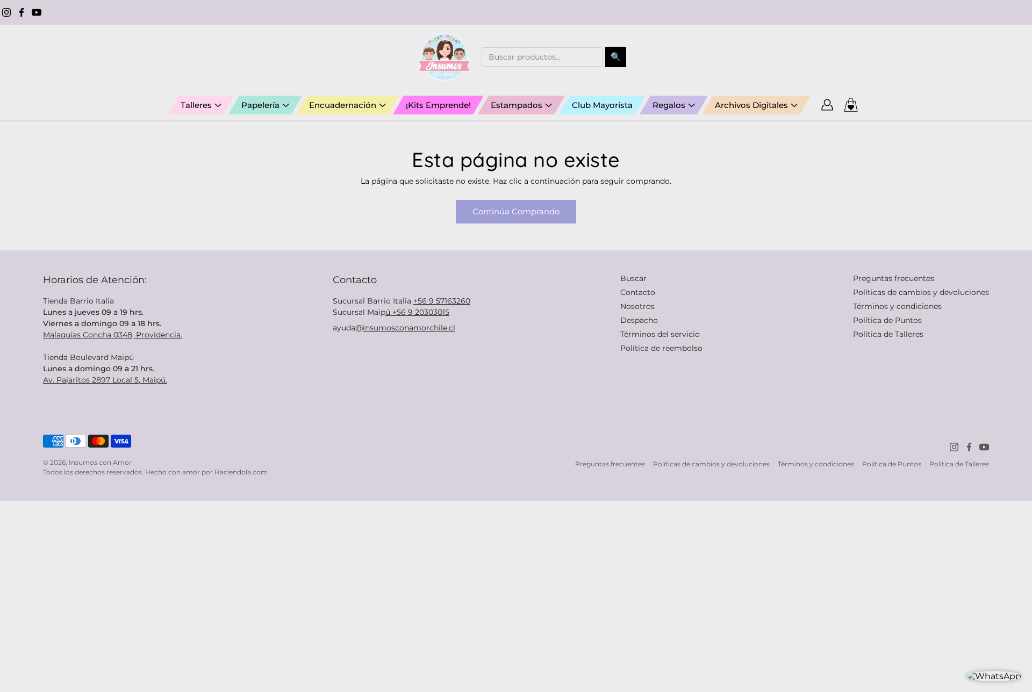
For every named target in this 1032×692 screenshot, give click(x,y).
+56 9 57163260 (441, 301)
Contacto (637, 292)
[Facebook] (21, 12)
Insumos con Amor (100, 462)
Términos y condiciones (897, 306)
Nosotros (637, 306)
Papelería (260, 105)
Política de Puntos (887, 320)
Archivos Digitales (751, 105)
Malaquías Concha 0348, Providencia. (112, 335)
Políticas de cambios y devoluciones (921, 292)
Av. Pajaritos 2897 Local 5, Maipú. (105, 380)
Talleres (196, 105)
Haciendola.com (241, 472)
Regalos (669, 105)
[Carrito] (850, 104)
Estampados (516, 105)
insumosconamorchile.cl (409, 328)
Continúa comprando (516, 211)
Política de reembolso (661, 348)
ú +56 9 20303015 (417, 312)
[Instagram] (6, 12)
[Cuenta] (827, 104)
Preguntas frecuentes (893, 278)
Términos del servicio (660, 334)
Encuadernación (342, 105)
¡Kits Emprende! (438, 105)
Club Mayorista (602, 105)
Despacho (639, 320)
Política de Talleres (888, 334)
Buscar (633, 278)
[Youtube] (36, 12)
